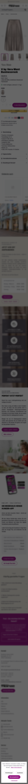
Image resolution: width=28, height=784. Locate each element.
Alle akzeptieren (14, 777)
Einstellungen (9, 772)
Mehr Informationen (16, 767)
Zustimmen (20, 772)
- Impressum (14, 780)
